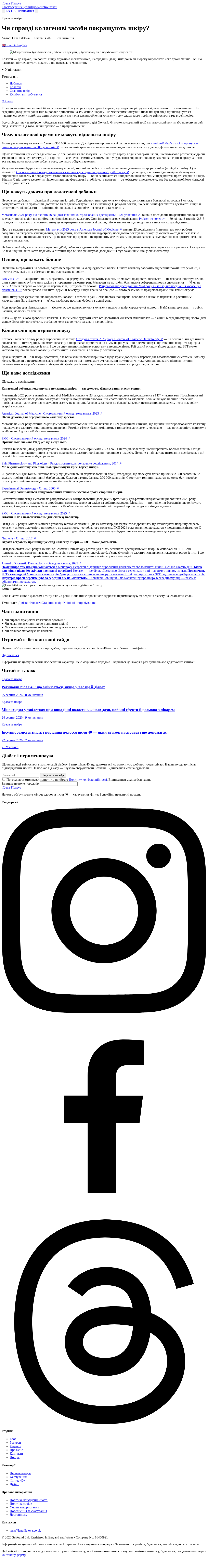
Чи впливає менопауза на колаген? (29, 631)
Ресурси (13, 7)
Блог (5, 7)
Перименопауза (20, 1473)
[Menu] (36, 11)
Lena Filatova (11, 787)
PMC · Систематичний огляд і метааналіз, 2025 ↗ (36, 513)
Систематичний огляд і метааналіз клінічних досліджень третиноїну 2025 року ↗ (72, 172)
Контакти (50, 7)
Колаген (15, 87)
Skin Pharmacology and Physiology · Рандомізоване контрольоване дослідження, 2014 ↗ (62, 463)
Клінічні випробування (26, 94)
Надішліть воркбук (53, 775)
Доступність (18, 1514)
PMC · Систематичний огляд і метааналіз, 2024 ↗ (36, 438)
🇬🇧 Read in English (14, 45)
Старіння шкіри (20, 90)
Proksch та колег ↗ (152, 218)
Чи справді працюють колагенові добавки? (35, 620)
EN (8, 11)
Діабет (14, 1484)
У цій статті (13, 69)
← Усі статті (10, 747)
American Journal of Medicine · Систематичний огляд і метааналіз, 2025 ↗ (52, 413)
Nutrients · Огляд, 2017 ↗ (19, 538)
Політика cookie (21, 1503)
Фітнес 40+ (17, 1480)
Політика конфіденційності (29, 1500)
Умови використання (24, 1507)
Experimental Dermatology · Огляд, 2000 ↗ (30, 488)
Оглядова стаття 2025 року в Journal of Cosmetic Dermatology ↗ (119, 339)
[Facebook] (104, 1217)
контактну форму (13, 1555)
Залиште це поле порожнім (20, 783)
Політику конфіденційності (88, 779)
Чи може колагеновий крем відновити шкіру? (36, 623)
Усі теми (7, 101)
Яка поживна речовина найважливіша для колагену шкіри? (46, 627)
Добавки (16, 83)
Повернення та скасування (28, 1511)
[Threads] (104, 1423)
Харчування (18, 1477)
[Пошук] (3, 11)
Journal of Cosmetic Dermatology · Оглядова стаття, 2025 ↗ (41, 563)
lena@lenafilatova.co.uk (25, 1530)
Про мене (37, 7)
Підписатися (25, 11)
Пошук (15, 1457)
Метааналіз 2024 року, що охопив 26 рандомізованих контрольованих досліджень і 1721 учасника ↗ (71, 215)
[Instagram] (104, 1012)
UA (13, 11)
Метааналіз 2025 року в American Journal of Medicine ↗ (84, 229)
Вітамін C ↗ (10, 278)
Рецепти (25, 7)
